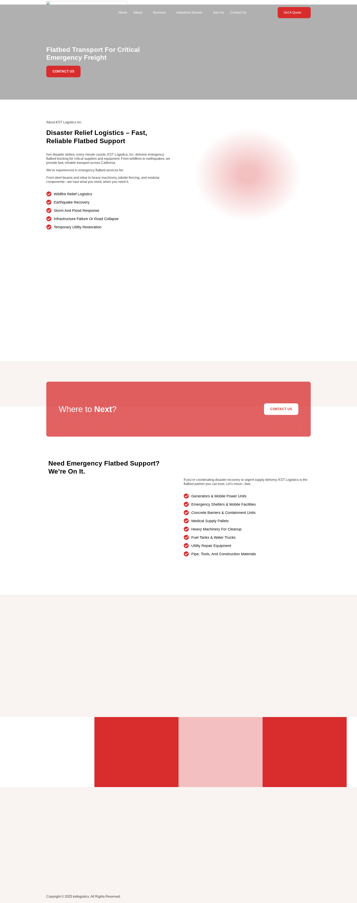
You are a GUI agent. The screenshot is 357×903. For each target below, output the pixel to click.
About (137, 12)
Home (122, 12)
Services (159, 12)
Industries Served (189, 12)
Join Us (218, 12)
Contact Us (238, 12)
